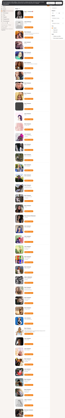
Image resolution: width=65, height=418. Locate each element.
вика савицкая (27, 42)
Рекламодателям (4, 24)
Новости (2, 26)
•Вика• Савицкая (28, 399)
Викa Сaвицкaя (27, 52)
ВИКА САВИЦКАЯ (28, 277)
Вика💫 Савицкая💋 (28, 11)
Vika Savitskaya (27, 21)
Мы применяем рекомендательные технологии (7, 29)
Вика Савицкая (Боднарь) (30, 215)
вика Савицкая (27, 113)
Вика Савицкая (27, 31)
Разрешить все (50, 3)
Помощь (9, 24)
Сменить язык (3, 22)
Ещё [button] (5, 26)
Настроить (58, 3)
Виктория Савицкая (28, 410)
